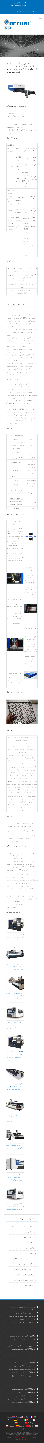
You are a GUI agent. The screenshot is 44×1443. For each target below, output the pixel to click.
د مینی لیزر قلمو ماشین (28, 1242)
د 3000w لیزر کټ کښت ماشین (23, 1389)
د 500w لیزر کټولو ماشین (24, 1322)
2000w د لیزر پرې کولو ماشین (22, 1336)
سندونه (10, 11)
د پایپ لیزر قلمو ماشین (28, 1264)
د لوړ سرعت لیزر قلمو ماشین (26, 1285)
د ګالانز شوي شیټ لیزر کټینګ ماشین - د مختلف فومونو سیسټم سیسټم (15, 1206)
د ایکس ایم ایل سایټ (17, 1438)
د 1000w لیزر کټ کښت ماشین (23, 1349)
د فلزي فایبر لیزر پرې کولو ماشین (24, 1226)
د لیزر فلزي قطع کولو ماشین (26, 1232)
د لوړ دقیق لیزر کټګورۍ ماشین (26, 1280)
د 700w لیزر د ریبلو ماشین (23, 1372)
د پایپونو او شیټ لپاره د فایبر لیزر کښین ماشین (14, 1147)
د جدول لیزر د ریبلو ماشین (27, 1253)
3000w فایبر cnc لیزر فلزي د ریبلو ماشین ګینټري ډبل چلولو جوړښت (15, 1055)
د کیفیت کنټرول (23, 11)
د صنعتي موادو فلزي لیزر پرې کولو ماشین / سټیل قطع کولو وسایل (15, 995)
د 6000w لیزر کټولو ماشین (23, 1402)
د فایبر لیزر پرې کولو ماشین (26, 1237)
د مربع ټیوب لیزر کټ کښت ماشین (25, 1269)
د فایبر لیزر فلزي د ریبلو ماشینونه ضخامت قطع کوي (14, 1025)
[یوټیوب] (6, 28)
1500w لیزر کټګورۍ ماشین (24, 1362)
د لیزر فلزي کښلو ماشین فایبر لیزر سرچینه (13, 1118)
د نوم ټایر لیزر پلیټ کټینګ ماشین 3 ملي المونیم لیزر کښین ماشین (14, 1088)
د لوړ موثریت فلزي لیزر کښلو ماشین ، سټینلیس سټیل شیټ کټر (15, 966)
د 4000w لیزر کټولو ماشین (23, 1392)
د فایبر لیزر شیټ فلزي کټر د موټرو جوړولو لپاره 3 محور (14, 1177)
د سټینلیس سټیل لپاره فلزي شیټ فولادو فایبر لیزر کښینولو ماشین (15, 936)
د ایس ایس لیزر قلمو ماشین (27, 1248)
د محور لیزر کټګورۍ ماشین (27, 1274)
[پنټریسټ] (10, 28)
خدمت (34, 11)
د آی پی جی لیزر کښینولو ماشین (25, 1258)
